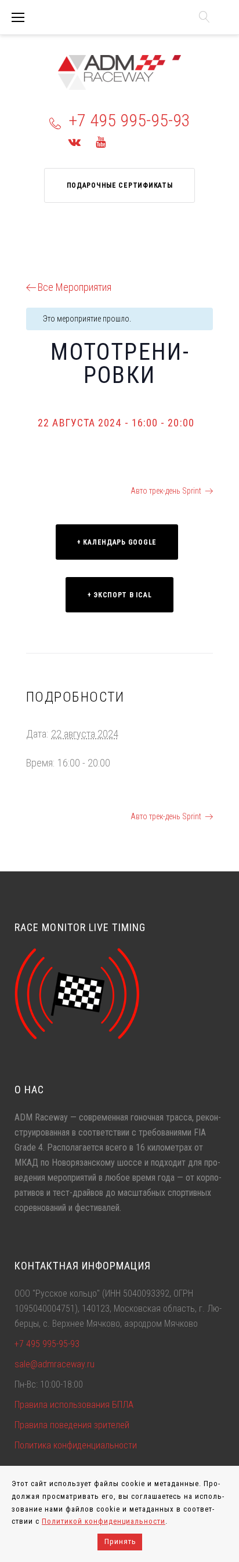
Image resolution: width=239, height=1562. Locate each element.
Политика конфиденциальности (76, 1445)
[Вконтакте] (74, 142)
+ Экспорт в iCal (120, 595)
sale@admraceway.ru (55, 1364)
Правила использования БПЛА (74, 1404)
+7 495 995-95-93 (129, 120)
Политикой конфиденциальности (103, 1521)
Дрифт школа (60, 490)
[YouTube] (101, 142)
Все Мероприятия (74, 287)
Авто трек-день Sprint (166, 490)
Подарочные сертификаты (120, 185)
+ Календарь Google (117, 542)
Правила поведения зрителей (72, 1424)
